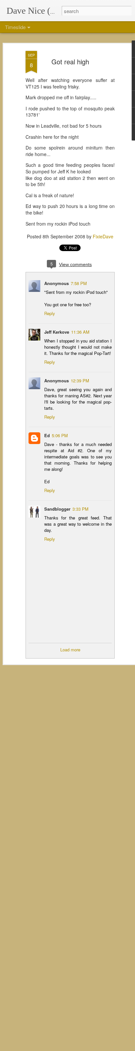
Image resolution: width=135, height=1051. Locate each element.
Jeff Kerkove (56, 332)
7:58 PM (79, 283)
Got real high (70, 61)
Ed (47, 435)
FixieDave (103, 236)
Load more (70, 649)
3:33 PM (80, 509)
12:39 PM (80, 380)
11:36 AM (80, 332)
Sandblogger (57, 509)
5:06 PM (60, 435)
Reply (49, 313)
